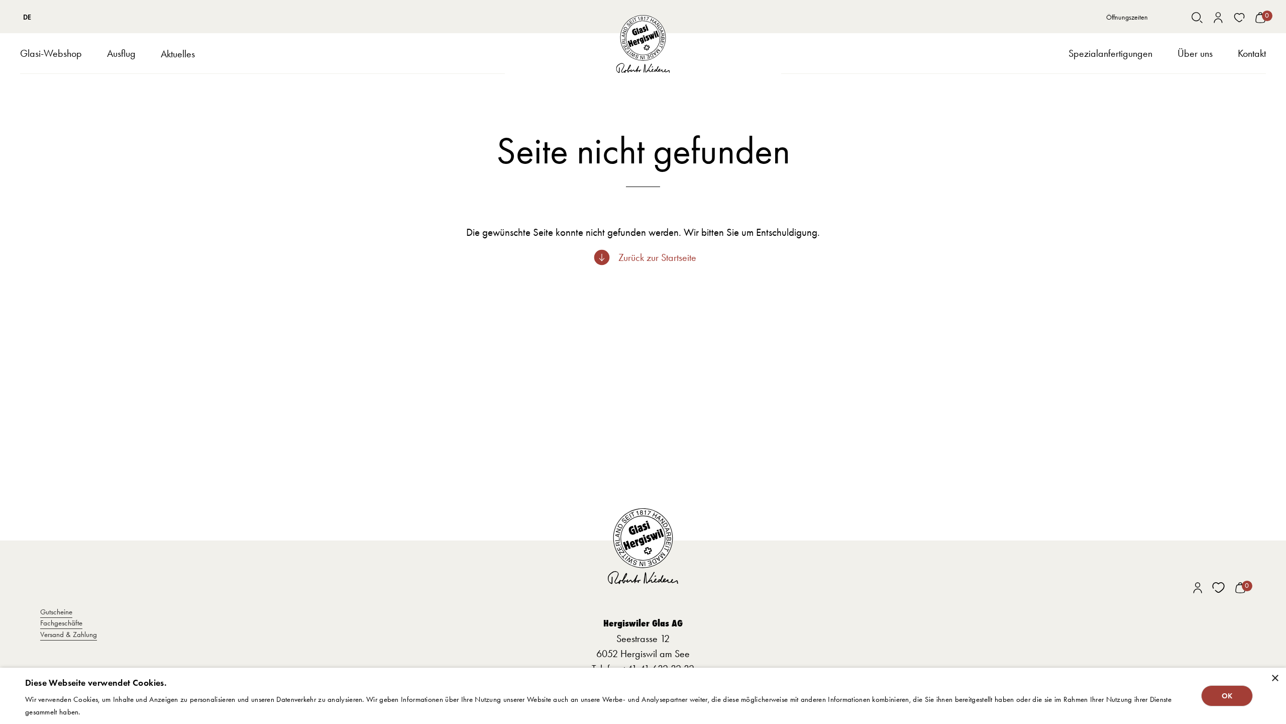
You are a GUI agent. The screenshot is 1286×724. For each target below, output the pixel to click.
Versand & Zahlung (68, 634)
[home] (643, 44)
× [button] (1274, 678)
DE (27, 17)
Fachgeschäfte (61, 622)
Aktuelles (178, 54)
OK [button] (1227, 695)
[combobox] (27, 18)
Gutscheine (56, 611)
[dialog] (643, 696)
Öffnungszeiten (1127, 17)
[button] (51, 53)
